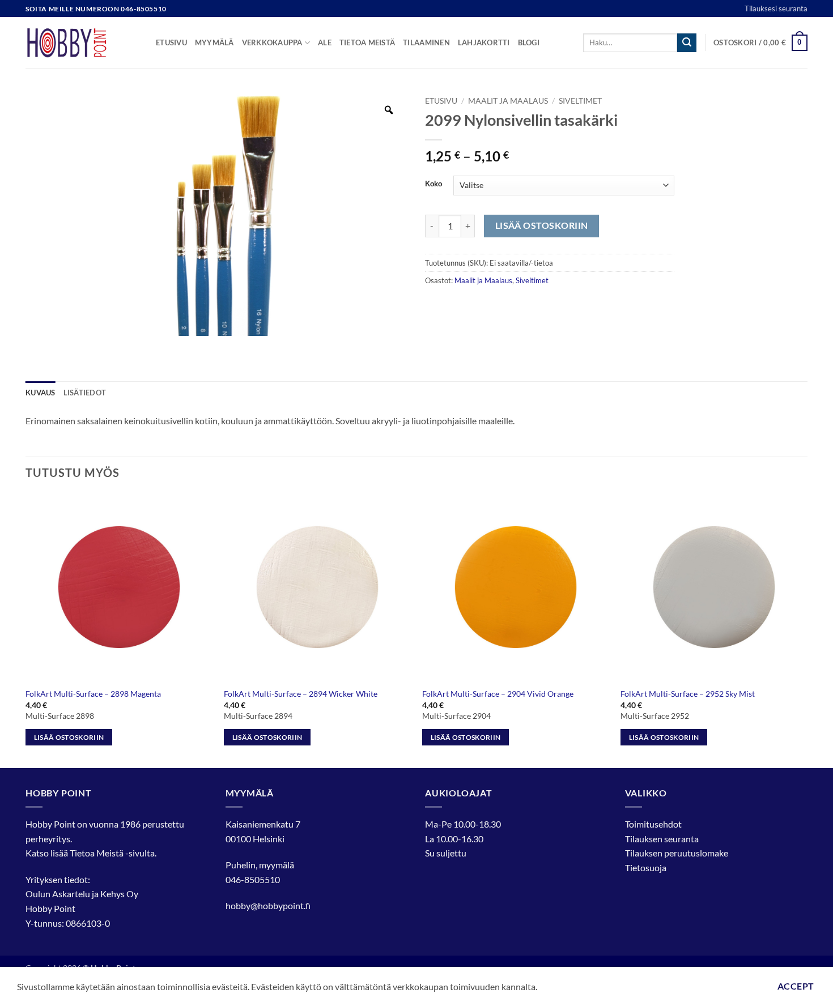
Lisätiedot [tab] (85, 392)
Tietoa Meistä (97, 852)
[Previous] (26, 629)
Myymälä (214, 42)
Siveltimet (580, 100)
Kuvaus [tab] (41, 392)
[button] (760, 43)
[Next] (806, 629)
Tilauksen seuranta (662, 838)
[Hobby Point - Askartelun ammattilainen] (82, 42)
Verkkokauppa (272, 42)
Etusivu (171, 42)
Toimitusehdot (653, 824)
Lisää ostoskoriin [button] (69, 737)
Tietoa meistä (367, 42)
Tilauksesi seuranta (776, 8)
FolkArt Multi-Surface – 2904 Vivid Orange (497, 693)
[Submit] (686, 43)
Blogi (528, 42)
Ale (325, 42)
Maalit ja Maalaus (508, 100)
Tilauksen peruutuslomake (676, 852)
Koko (433, 184)
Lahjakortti (484, 42)
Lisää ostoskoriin (541, 225)
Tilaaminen (426, 42)
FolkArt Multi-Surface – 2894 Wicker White (300, 693)
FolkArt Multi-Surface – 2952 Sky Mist (687, 693)
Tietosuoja (645, 867)
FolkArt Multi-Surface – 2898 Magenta (93, 693)
